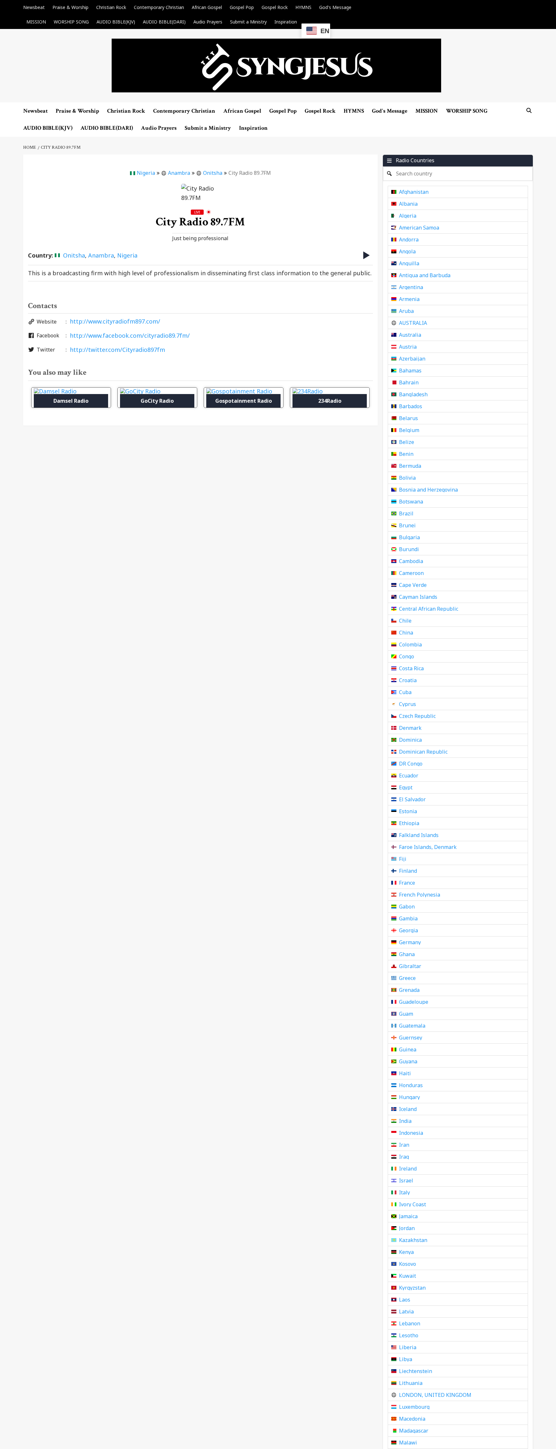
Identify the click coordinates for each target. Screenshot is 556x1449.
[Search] (529, 110)
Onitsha (212, 172)
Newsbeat (34, 7)
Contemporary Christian (159, 7)
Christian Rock (111, 7)
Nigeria (146, 172)
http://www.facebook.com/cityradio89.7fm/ (130, 335)
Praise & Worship (70, 7)
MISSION (36, 22)
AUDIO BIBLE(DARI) (164, 22)
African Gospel (207, 7)
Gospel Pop (242, 7)
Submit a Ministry (248, 22)
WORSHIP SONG (71, 22)
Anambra (179, 172)
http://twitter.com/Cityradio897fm (117, 349)
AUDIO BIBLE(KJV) (116, 22)
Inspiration (285, 22)
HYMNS (303, 7)
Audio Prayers (207, 22)
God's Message (335, 7)
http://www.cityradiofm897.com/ (115, 321)
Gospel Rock (275, 7)
